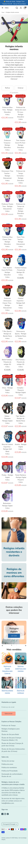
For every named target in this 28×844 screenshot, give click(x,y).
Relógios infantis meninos (12, 12)
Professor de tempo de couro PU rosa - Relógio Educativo (20, 112)
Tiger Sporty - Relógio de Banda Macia (20, 418)
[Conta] (20, 7)
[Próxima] (25, 646)
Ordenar (20, 88)
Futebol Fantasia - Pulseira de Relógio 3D (20, 270)
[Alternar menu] (2, 8)
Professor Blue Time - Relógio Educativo (7, 109)
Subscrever (8, 714)
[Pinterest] (8, 814)
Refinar (7, 88)
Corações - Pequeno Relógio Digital (21, 390)
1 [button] (11, 645)
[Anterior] (2, 646)
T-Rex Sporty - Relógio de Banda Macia (7, 333)
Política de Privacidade (10, 771)
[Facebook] (2, 814)
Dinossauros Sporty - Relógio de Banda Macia (20, 333)
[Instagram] (5, 814)
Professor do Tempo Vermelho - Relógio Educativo (20, 176)
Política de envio (7, 764)
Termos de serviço (8, 761)
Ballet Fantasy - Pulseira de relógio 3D (7, 362)
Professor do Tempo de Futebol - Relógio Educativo (20, 209)
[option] (14, 632)
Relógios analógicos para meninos (20, 668)
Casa (3, 12)
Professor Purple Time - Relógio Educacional (7, 206)
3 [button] (16, 645)
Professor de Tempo (9, 725)
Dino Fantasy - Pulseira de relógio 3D (21, 362)
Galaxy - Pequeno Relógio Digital (7, 418)
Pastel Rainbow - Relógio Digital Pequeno (20, 477)
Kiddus (7, 8)
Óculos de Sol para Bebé (10, 734)
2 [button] (14, 645)
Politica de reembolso (9, 767)
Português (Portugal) (9, 824)
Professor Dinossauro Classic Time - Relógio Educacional (7, 303)
